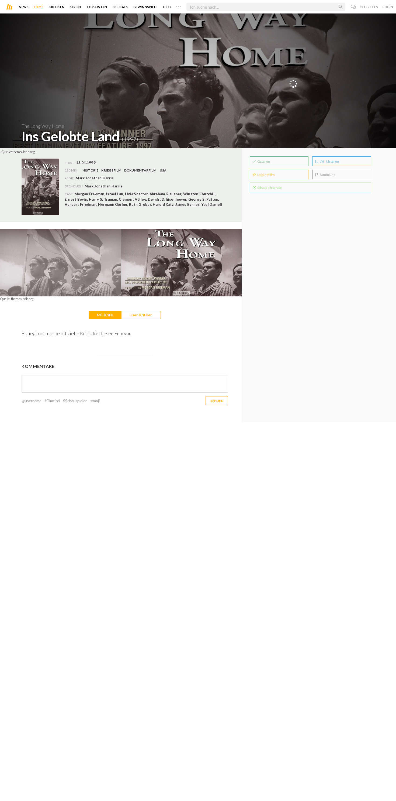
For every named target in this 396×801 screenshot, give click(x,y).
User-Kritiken (141, 315)
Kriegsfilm (111, 170)
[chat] (353, 7)
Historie (90, 170)
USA (163, 170)
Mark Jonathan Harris (104, 186)
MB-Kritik (105, 315)
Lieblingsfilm (266, 175)
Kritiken (56, 7)
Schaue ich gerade (269, 188)
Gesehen (263, 161)
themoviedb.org (23, 152)
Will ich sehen (329, 161)
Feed (167, 7)
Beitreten (369, 7)
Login (388, 7)
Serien (75, 7)
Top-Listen (96, 7)
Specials (120, 7)
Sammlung (327, 175)
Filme (38, 7)
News (24, 7)
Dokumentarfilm (140, 170)
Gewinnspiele (145, 7)
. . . (178, 6)
